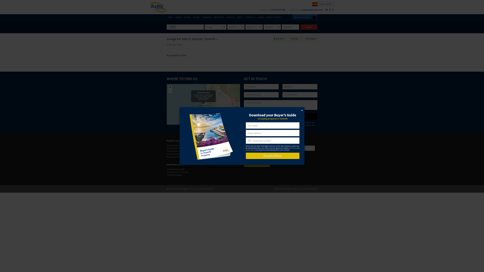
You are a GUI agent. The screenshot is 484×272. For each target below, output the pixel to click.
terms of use (293, 148)
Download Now (273, 156)
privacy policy (250, 150)
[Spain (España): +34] (249, 141)
